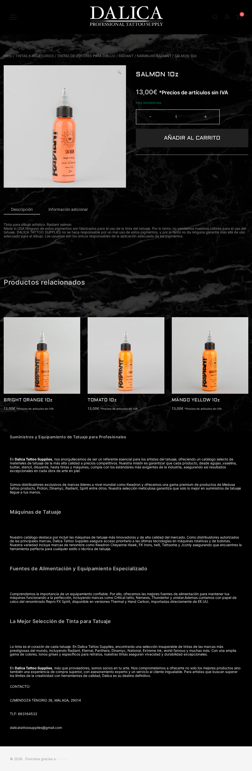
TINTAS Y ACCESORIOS (34, 56)
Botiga (62, 759)
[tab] (22, 209)
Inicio (8, 56)
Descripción (22, 209)
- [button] (150, 116)
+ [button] (205, 116)
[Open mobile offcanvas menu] (13, 17)
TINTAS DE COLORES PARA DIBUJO (86, 56)
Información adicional (68, 209)
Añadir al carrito (192, 137)
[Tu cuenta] (227, 17)
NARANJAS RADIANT (154, 56)
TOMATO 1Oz (102, 400)
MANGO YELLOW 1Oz (196, 400)
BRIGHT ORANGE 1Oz (28, 400)
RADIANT (126, 56)
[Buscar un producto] (215, 17)
